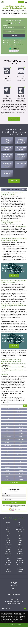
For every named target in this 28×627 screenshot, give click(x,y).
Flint (7, 415)
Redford (20, 464)
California (20, 525)
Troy (7, 433)
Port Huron (7, 479)
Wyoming (7, 439)
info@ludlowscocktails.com (14, 603)
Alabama (8, 522)
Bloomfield (7, 473)
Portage (7, 458)
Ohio (8, 558)
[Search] (25, 405)
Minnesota (8, 547)
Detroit (7, 409)
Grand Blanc (20, 467)
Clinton (20, 418)
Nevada (20, 551)
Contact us (14, 588)
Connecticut (20, 527)
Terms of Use (22, 44)
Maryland (20, 542)
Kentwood (21, 458)
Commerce (20, 473)
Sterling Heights (20, 412)
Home (3, 189)
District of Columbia (19, 529)
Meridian (7, 476)
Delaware (8, 529)
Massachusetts (8, 545)
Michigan (17, 189)
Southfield (21, 427)
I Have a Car (15, 23)
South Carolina (19, 562)
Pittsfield (21, 479)
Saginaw (7, 427)
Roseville (7, 464)
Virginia (8, 569)
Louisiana (20, 540)
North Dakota (20, 556)
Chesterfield (7, 467)
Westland (21, 433)
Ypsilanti (20, 436)
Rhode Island (8, 562)
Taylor (7, 448)
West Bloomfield (7, 445)
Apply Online (14, 119)
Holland (20, 442)
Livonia (7, 424)
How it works (14, 582)
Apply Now (20, 2)
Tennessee (19, 565)
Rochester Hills (21, 439)
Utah (20, 567)
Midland (7, 470)
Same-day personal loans (7, 209)
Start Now (14, 180)
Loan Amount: (5, 25)
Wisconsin (8, 571)
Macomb (7, 430)
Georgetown (20, 461)
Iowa (8, 538)
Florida (8, 531)
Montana (20, 549)
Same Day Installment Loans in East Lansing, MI (13, 363)
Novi (21, 452)
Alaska (19, 522)
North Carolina (8, 556)
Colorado (8, 527)
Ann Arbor (21, 415)
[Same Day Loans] (2, 2)
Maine (8, 542)
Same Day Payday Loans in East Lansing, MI (12, 370)
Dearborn (21, 421)
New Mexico (20, 554)
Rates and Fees (14, 585)
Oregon (8, 560)
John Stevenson (14, 590)
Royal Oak (21, 445)
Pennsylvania (20, 560)
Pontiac (7, 452)
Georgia (20, 531)
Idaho (19, 534)
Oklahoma (19, 558)
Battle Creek (7, 461)
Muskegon (7, 455)
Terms (14, 587)
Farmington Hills (7, 436)
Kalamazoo (7, 421)
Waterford (7, 442)
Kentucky (8, 540)
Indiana (20, 536)
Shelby (20, 430)
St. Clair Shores (21, 448)
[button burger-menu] (26, 2)
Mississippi (19, 547)
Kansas (20, 538)
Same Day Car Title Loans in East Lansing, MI (13, 367)
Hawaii (8, 534)
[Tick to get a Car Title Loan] (19, 23)
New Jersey (8, 554)
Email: (4, 30)
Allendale (21, 470)
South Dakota (8, 565)
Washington (20, 569)
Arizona (8, 525)
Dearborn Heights (20, 455)
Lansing (7, 418)
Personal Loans (10, 189)
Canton (20, 424)
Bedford (20, 476)
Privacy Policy (18, 44)
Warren (7, 412)
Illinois (8, 536)
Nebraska (8, 551)
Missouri (8, 549)
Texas (8, 567)
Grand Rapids (20, 409)
